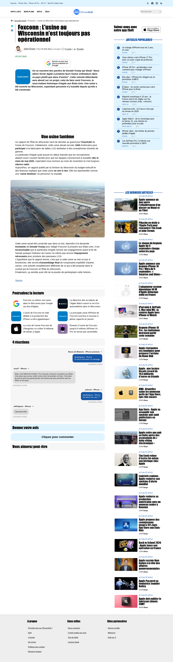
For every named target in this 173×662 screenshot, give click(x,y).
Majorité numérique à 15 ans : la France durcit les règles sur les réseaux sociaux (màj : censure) (136, 99)
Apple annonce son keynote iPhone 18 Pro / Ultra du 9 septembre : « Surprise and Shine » (150, 269)
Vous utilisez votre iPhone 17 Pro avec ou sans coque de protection (137, 58)
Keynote (14, 3)
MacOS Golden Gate (55, 3)
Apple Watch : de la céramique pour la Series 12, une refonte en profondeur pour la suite (138, 121)
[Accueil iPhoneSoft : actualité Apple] (12, 21)
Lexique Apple (73, 642)
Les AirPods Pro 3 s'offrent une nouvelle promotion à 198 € (136, 142)
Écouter (80, 49)
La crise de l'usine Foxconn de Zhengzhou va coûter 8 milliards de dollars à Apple (38, 328)
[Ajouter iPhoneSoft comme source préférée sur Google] (58, 63)
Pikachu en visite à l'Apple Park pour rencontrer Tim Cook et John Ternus (150, 226)
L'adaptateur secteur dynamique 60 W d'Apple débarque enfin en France (150, 290)
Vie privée (32, 642)
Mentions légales (35, 652)
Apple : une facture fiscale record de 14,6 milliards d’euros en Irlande (149, 372)
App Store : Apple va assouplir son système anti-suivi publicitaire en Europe (149, 414)
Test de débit (73, 637)
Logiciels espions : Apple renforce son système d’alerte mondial (149, 480)
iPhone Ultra (22, 3)
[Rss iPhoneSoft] (161, 4)
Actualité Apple (20, 21)
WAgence (111, 633)
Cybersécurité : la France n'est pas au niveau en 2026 (138, 110)
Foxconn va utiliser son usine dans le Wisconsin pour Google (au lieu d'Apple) (38, 303)
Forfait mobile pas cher (77, 633)
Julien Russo (29, 49)
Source (18, 280)
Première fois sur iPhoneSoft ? (40, 628)
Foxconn (21, 56)
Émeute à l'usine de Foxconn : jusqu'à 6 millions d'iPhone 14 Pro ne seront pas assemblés (84, 328)
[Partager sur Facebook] (12, 31)
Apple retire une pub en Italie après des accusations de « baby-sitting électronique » (150, 437)
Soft (86, 12)
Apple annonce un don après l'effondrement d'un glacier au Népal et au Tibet (149, 205)
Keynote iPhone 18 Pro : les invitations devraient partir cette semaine (149, 331)
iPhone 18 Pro (34, 3)
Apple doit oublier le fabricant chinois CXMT (150, 601)
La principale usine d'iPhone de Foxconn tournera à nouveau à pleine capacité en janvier (84, 316)
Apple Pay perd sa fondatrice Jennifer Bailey (149, 584)
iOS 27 (43, 3)
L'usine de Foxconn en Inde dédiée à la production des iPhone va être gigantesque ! (36, 316)
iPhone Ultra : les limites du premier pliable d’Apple (138, 132)
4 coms (68, 49)
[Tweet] (12, 27)
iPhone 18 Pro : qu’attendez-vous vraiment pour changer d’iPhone (137, 68)
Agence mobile (114, 628)
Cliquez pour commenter (58, 437)
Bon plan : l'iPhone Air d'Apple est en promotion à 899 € (138, 78)
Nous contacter (74, 628)
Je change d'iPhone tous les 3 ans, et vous (137, 48)
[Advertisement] (58, 113)
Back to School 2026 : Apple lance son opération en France (150, 545)
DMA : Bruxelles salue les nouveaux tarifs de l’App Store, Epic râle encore (150, 393)
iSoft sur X (112, 637)
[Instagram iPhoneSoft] (157, 4)
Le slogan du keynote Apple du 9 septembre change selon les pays (150, 247)
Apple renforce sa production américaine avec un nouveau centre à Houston (150, 501)
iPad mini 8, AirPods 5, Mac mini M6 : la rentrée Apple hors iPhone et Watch (150, 311)
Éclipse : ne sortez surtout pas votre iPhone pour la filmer (138, 88)
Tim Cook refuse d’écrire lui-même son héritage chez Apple (149, 459)
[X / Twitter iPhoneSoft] (148, 4)
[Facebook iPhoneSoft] (152, 4)
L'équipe (31, 637)
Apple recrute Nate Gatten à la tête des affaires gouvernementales (149, 564)
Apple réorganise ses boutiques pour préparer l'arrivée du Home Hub (149, 352)
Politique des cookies (36, 647)
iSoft (30, 633)
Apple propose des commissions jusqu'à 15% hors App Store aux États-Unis (149, 525)
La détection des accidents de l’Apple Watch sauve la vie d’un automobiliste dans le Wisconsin (85, 303)
